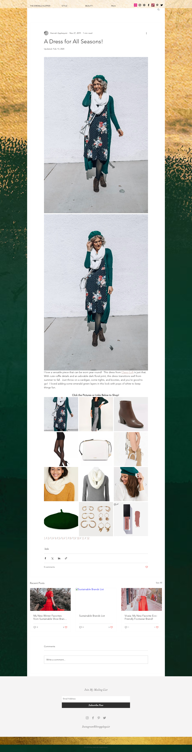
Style (47, 548)
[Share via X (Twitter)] (52, 558)
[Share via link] (66, 558)
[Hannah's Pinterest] (157, 5)
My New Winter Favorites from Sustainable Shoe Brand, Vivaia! (50, 617)
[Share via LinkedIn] (59, 558)
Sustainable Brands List (92, 615)
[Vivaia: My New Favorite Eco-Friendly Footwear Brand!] (141, 599)
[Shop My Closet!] (152, 5)
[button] (158, 9)
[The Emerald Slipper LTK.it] (144, 5)
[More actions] (146, 33)
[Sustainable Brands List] (96, 599)
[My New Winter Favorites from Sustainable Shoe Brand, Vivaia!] (50, 599)
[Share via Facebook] (45, 558)
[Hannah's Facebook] (148, 5)
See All (159, 582)
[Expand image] (96, 135)
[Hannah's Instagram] (139, 5)
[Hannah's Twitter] (161, 5)
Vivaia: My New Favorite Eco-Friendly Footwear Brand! (141, 617)
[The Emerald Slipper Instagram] (135, 5)
